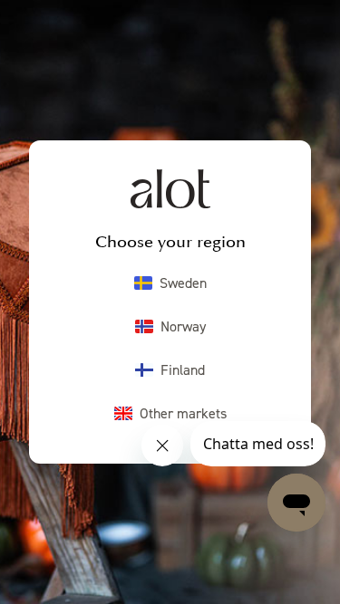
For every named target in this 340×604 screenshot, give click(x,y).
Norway (183, 326)
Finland (182, 369)
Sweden (183, 282)
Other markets (183, 413)
